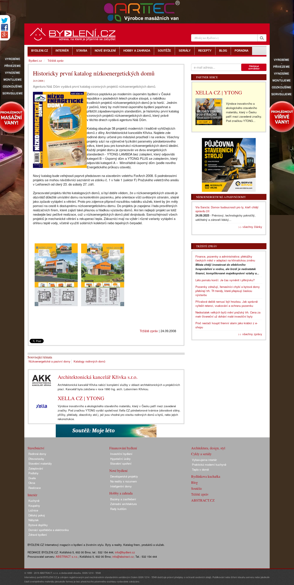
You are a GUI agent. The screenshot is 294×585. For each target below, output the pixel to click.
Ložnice (33, 510)
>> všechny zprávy (250, 334)
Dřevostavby (36, 459)
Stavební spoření (121, 463)
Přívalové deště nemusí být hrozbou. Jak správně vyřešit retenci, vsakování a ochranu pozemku (226, 303)
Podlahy (33, 473)
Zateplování (35, 468)
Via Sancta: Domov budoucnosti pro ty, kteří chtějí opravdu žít (226, 209)
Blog (194, 482)
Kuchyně (33, 501)
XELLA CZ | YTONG (81, 398)
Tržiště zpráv (149, 331)
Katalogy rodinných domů (89, 361)
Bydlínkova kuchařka (205, 476)
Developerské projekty (124, 476)
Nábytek (33, 520)
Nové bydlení (118, 470)
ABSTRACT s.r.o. (67, 556)
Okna (31, 483)
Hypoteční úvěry (120, 459)
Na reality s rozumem (123, 481)
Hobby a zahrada (121, 493)
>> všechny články (250, 227)
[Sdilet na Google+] (4, 34)
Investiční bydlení (121, 454)
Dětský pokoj (36, 515)
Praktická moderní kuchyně (209, 464)
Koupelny (34, 506)
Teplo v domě (200, 469)
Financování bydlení (123, 448)
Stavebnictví (36, 448)
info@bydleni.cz (125, 552)
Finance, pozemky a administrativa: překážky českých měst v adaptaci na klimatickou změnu (225, 258)
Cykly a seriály (201, 453)
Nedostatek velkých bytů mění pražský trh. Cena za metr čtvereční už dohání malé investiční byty (227, 314)
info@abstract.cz (123, 556)
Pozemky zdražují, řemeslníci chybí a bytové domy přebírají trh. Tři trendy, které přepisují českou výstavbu (227, 291)
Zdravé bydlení (37, 535)
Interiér (32, 495)
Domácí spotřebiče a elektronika (48, 530)
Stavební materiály (40, 463)
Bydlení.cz (35, 60)
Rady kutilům (118, 509)
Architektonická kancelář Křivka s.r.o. (98, 376)
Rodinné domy (37, 454)
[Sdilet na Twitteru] (4, 20)
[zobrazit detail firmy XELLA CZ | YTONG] (41, 406)
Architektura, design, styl (208, 448)
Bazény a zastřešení (123, 499)
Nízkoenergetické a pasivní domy (49, 361)
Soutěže (196, 488)
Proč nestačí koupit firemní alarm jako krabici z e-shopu (226, 325)
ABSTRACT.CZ (203, 500)
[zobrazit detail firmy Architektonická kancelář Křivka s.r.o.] (41, 380)
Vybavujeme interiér (204, 460)
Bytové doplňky (38, 525)
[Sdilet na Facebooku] (4, 27)
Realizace (34, 488)
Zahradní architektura (123, 504)
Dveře (32, 478)
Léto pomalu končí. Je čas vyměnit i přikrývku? (225, 280)
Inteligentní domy (121, 486)
